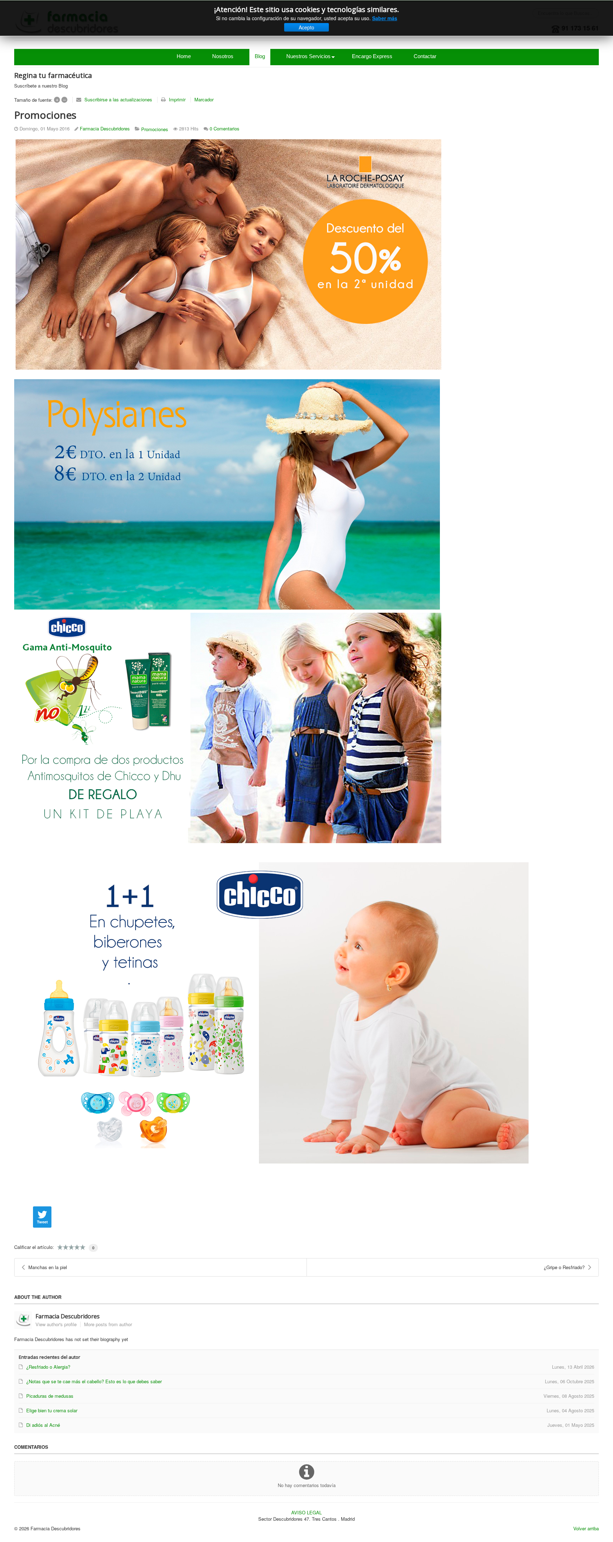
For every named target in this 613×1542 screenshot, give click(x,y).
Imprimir (177, 99)
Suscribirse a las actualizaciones (118, 99)
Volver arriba (586, 1528)
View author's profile (56, 1324)
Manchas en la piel (47, 1267)
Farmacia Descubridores (105, 128)
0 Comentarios (224, 128)
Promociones (154, 129)
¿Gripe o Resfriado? (564, 1267)
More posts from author (108, 1324)
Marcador (204, 99)
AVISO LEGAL (306, 1512)
